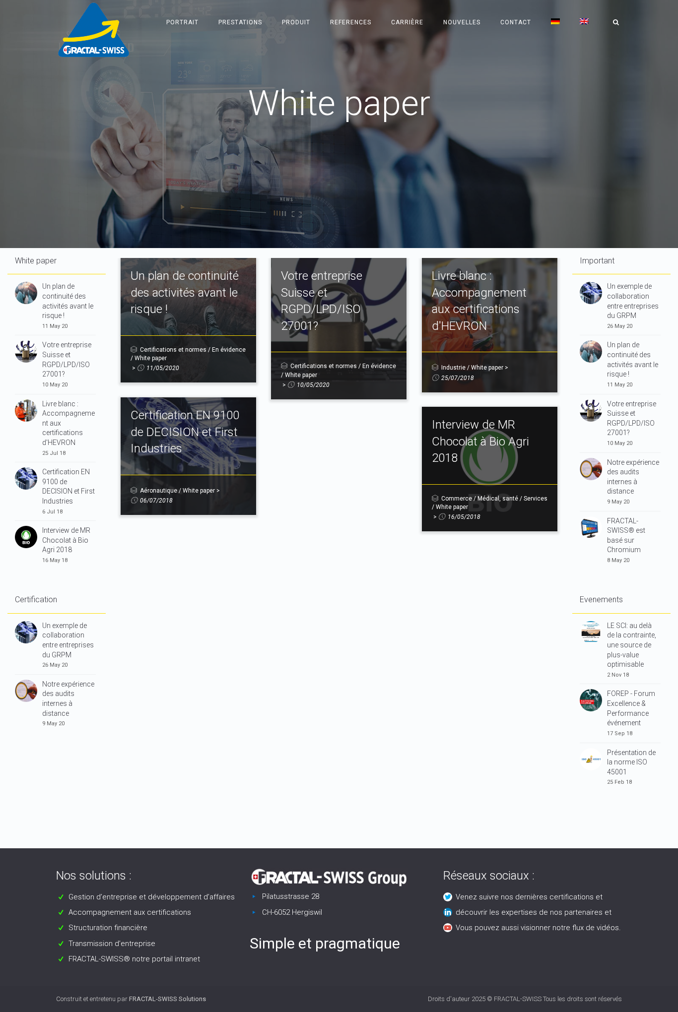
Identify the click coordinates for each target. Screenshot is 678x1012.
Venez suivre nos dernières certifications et (529, 896)
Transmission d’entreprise (111, 943)
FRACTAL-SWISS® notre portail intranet (134, 958)
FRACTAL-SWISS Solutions (167, 999)
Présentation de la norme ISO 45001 (631, 762)
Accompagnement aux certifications (129, 912)
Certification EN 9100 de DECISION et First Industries (185, 431)
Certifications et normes (173, 349)
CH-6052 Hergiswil (292, 912)
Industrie (453, 367)
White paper (151, 358)
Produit (296, 22)
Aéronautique (158, 490)
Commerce (456, 498)
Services (535, 498)
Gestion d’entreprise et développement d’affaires (151, 896)
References (350, 22)
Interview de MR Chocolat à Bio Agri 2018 (66, 540)
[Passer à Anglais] (584, 22)
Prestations (240, 22)
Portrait (182, 22)
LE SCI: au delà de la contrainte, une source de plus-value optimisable (631, 645)
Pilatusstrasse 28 (290, 896)
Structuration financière (107, 927)
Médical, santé (497, 498)
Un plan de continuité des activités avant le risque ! (185, 292)
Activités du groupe (341, 133)
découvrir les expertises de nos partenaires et (533, 912)
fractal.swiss (269, 133)
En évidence (229, 349)
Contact (515, 22)
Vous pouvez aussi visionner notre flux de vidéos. (538, 927)
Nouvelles (461, 22)
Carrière (407, 22)
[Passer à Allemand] (555, 22)
